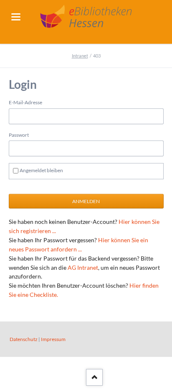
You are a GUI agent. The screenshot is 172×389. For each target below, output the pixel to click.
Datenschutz (24, 339)
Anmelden (86, 201)
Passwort (19, 135)
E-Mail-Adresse (25, 102)
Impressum (53, 339)
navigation (16, 17)
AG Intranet (83, 267)
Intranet (80, 55)
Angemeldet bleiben (41, 170)
